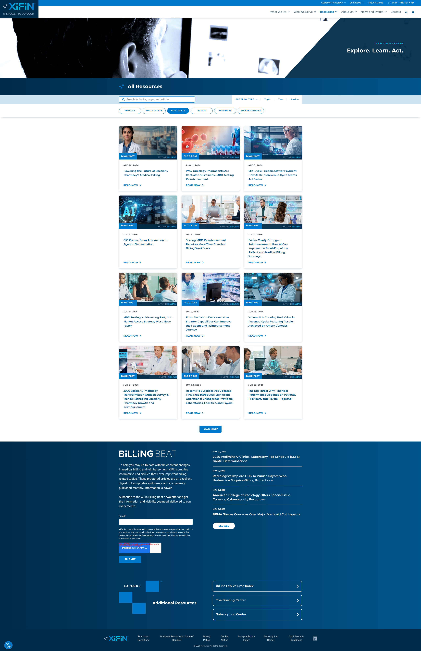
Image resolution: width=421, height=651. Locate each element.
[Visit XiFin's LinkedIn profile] (315, 638)
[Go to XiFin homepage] (19, 9)
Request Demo (375, 2)
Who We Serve (303, 12)
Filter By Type (245, 99)
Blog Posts (178, 111)
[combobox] (157, 100)
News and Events (372, 12)
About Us (347, 12)
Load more (210, 429)
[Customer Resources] (413, 12)
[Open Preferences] (8, 645)
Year (280, 99)
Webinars (225, 111)
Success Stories (251, 111)
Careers (396, 12)
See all (224, 525)
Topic (267, 99)
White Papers (154, 111)
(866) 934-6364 (406, 2)
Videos (202, 111)
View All (130, 111)
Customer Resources (332, 2)
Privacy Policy (147, 535)
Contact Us (355, 2)
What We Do (278, 12)
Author (295, 99)
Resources (327, 12)
